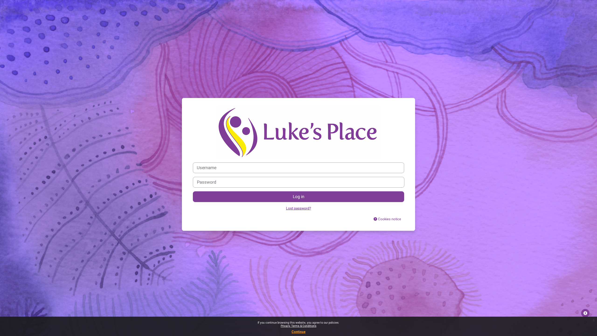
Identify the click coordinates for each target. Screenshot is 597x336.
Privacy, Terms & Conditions (298, 326)
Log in (298, 196)
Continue (298, 332)
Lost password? (298, 208)
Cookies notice (389, 219)
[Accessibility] (585, 313)
